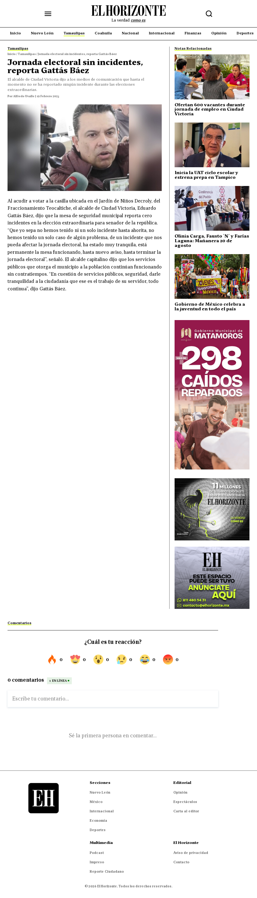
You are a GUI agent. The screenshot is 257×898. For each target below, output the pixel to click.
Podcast (97, 852)
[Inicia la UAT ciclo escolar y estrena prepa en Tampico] (212, 145)
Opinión (180, 792)
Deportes (98, 830)
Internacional (102, 811)
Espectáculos (185, 802)
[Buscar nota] (209, 14)
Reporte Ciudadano (107, 871)
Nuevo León (100, 792)
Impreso (97, 862)
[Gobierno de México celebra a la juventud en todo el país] (212, 276)
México (96, 802)
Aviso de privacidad (190, 852)
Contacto (181, 862)
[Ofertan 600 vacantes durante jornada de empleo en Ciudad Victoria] (212, 76)
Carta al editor (186, 811)
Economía (98, 820)
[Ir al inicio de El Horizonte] (128, 14)
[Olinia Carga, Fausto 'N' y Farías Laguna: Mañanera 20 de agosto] (212, 208)
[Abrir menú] (48, 14)
